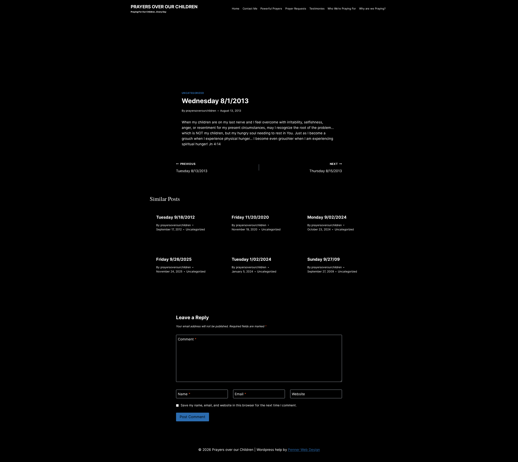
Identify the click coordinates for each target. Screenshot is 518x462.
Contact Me (250, 8)
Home (235, 8)
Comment (187, 339)
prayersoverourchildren (201, 110)
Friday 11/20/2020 (250, 217)
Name (184, 394)
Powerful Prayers (271, 8)
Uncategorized (193, 92)
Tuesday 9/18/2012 (175, 217)
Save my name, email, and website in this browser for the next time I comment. (238, 405)
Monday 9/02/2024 (327, 217)
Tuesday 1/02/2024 (251, 259)
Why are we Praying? (372, 8)
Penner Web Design (304, 450)
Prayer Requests (295, 8)
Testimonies (317, 8)
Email (240, 394)
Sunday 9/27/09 (323, 259)
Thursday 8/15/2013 (325, 167)
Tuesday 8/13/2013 (191, 167)
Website (298, 394)
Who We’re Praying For (342, 8)
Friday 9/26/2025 (174, 259)
